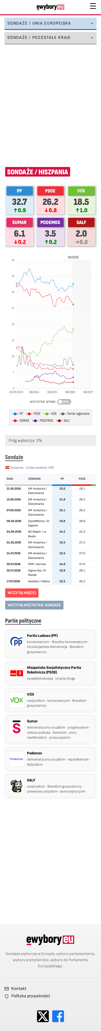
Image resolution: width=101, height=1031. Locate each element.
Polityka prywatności (30, 996)
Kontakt (18, 988)
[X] (43, 1016)
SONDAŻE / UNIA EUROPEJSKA (39, 23)
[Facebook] (58, 1016)
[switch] (64, 401)
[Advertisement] (50, 102)
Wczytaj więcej (22, 592)
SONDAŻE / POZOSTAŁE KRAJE (39, 37)
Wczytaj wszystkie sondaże (34, 605)
